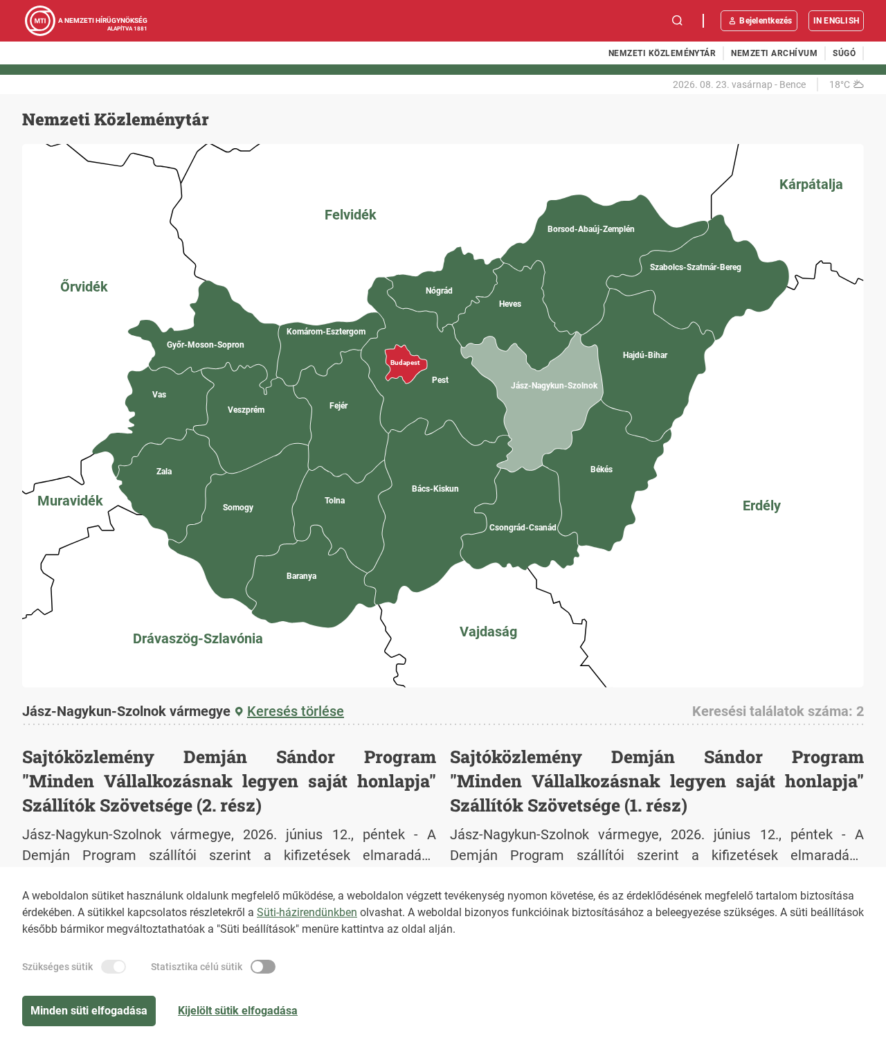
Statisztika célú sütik (196, 967)
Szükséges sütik (57, 967)
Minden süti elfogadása (88, 1010)
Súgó (844, 53)
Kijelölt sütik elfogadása (238, 1010)
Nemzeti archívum (774, 53)
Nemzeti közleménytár (662, 53)
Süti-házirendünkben (307, 912)
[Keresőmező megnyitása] (678, 21)
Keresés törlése (295, 711)
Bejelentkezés (765, 21)
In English (836, 21)
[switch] (113, 967)
